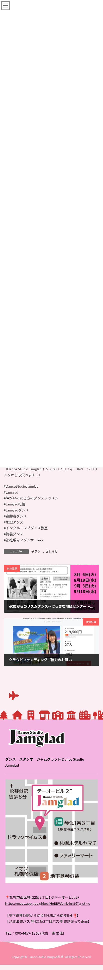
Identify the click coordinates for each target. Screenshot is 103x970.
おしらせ (52, 551)
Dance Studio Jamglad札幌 (46, 957)
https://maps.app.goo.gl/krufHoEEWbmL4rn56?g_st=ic (47, 903)
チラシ (35, 551)
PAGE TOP (95, 935)
